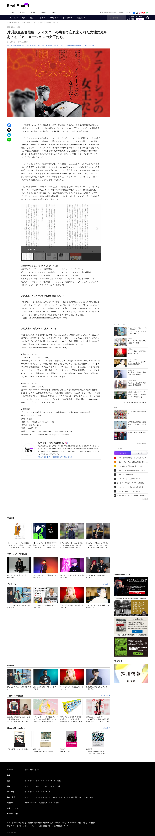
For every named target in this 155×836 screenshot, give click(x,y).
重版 (31, 769)
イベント (38, 769)
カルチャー (63, 797)
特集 (24, 18)
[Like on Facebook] (134, 13)
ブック (140, 19)
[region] (61, 232)
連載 (59, 780)
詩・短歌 (78, 797)
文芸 (31, 18)
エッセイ (46, 797)
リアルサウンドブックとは (16, 822)
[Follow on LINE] (147, 13)
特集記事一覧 (141, 443)
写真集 (71, 797)
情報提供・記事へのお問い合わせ (54, 822)
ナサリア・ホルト (83, 45)
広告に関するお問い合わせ (77, 822)
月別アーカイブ (12, 808)
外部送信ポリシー (45, 826)
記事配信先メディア (61, 826)
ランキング (52, 780)
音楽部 (131, 16)
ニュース (12, 18)
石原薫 (92, 45)
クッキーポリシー (31, 826)
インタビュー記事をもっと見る (135, 402)
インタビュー (29, 780)
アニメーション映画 (29, 45)
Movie (33, 13)
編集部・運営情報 (34, 822)
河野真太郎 (73, 45)
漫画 (41, 18)
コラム (43, 780)
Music (22, 13)
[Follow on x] (137, 13)
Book (53, 13)
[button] (25, 228)
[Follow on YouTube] (143, 13)
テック (141, 16)
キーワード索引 (12, 813)
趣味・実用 (67, 18)
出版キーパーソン (31, 802)
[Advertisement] (93, 5)
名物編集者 (43, 802)
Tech (43, 13)
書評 (37, 780)
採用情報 (92, 822)
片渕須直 (18, 45)
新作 (26, 769)
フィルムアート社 (41, 45)
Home (12, 13)
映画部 (131, 19)
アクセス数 (122, 453)
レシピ (38, 797)
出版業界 (80, 18)
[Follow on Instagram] (140, 13)
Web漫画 (53, 18)
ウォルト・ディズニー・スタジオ (58, 45)
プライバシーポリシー (15, 826)
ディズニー (11, 45)
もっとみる (105, 584)
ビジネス (54, 797)
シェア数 (139, 453)
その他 (86, 797)
